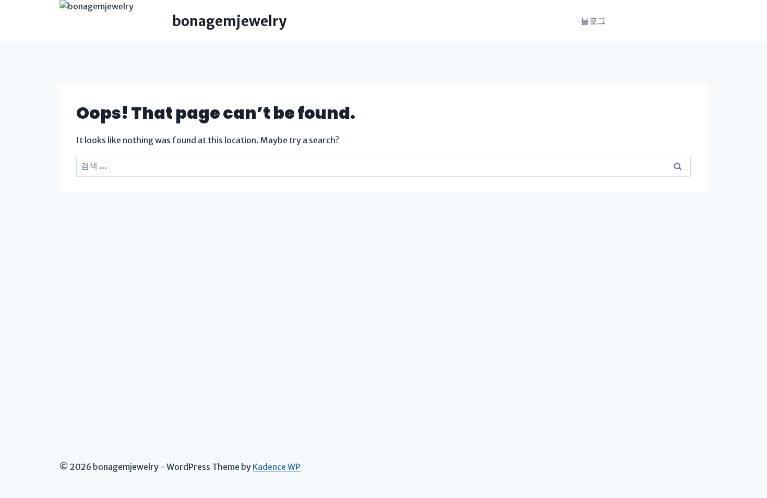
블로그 (593, 21)
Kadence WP (277, 467)
